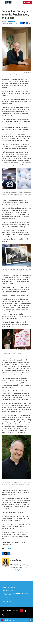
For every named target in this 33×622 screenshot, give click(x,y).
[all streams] (31, 620)
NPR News (9, 548)
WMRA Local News (8, 590)
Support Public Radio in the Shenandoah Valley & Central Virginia (15, 594)
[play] (2, 620)
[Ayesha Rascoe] (5, 562)
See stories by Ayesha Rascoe (19, 570)
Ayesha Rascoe (11, 21)
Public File (5, 597)
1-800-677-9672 (7, 601)
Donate (28, 2)
